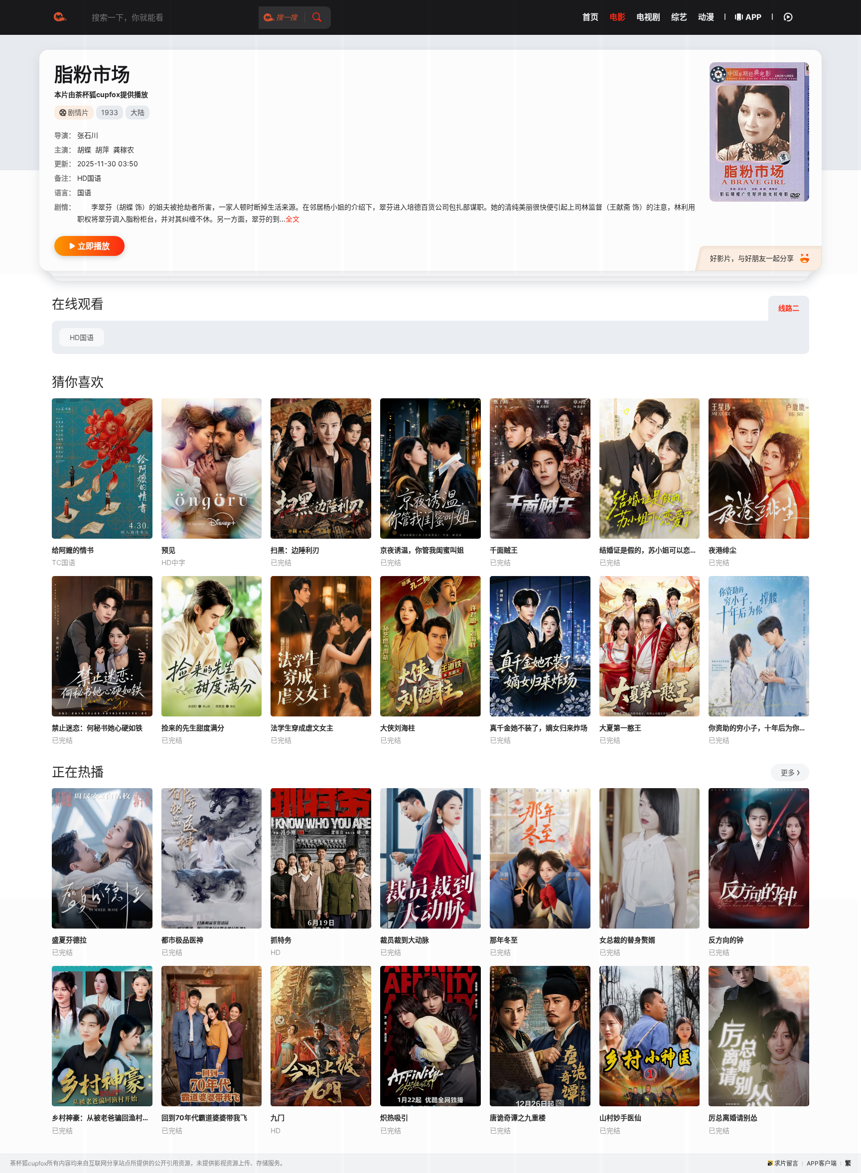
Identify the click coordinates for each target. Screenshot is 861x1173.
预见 (168, 550)
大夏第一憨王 (620, 727)
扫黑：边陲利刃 (295, 550)
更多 (788, 772)
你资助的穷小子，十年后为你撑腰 (759, 727)
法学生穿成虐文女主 (302, 727)
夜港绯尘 (722, 550)
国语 (84, 192)
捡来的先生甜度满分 (192, 727)
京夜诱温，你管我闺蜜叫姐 (422, 550)
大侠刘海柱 (397, 727)
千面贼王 (504, 550)
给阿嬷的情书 (73, 550)
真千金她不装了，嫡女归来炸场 (538, 727)
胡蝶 (84, 149)
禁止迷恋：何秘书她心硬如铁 (97, 727)
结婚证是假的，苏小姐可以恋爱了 (649, 550)
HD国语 (82, 337)
